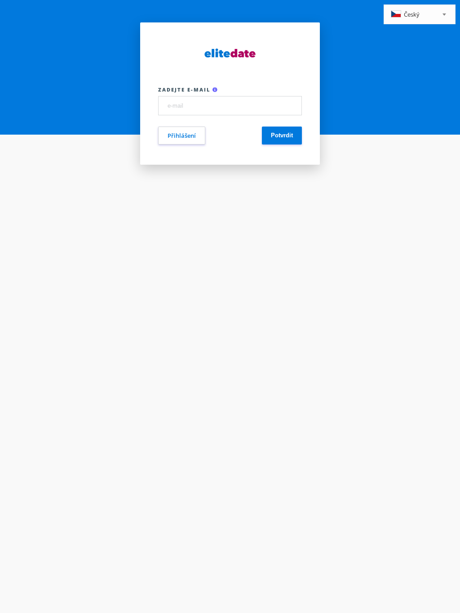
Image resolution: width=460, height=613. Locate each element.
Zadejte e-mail (185, 89)
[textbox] (419, 15)
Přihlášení (182, 135)
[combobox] (420, 14)
